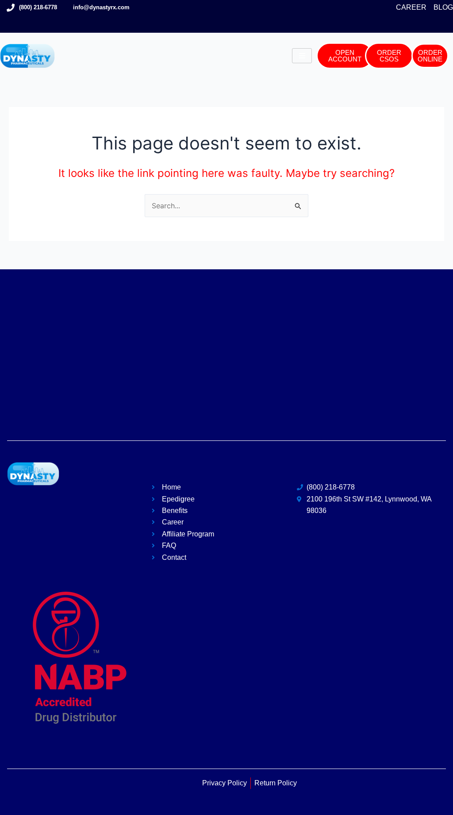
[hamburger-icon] (302, 55)
